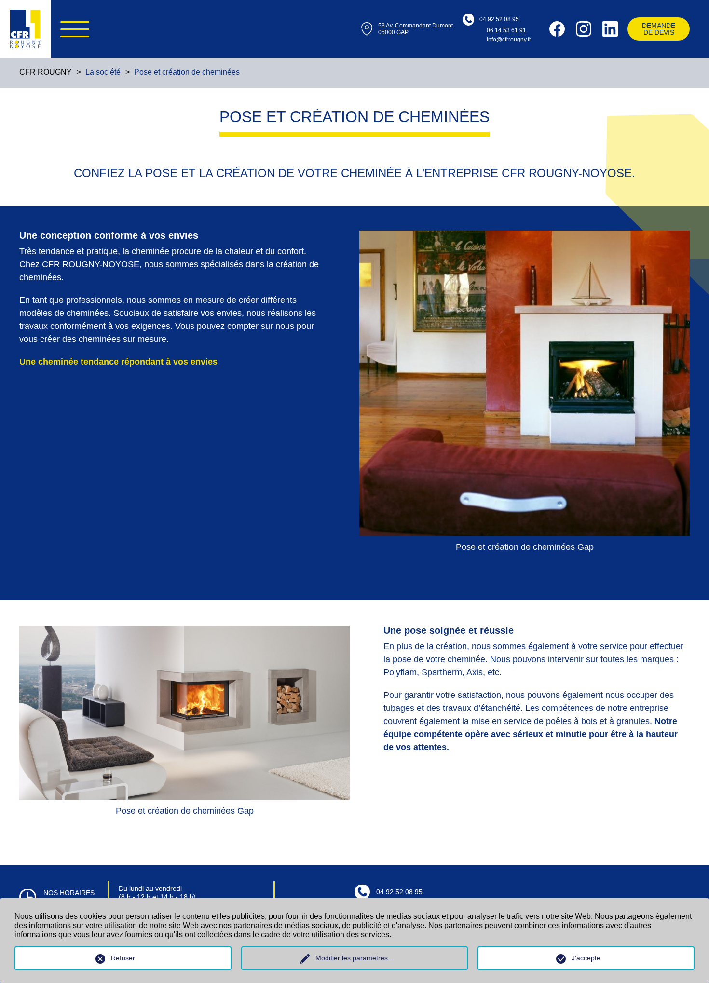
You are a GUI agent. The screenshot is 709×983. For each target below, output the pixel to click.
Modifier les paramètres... (354, 958)
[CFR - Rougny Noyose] (25, 29)
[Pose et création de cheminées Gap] (524, 383)
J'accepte (586, 958)
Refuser (123, 958)
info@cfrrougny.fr (509, 39)
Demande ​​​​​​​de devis (658, 29)
